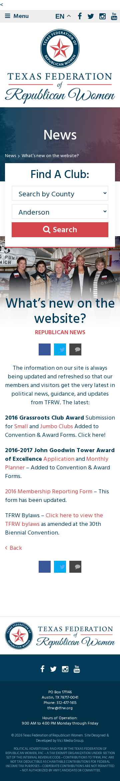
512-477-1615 (67, 703)
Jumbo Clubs (56, 426)
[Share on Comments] (75, 349)
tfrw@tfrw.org (60, 708)
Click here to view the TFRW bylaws (54, 520)
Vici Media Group (70, 741)
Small (21, 426)
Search (65, 229)
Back (16, 548)
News (10, 156)
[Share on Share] (45, 349)
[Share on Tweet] (60, 349)
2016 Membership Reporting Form (49, 491)
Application (58, 459)
